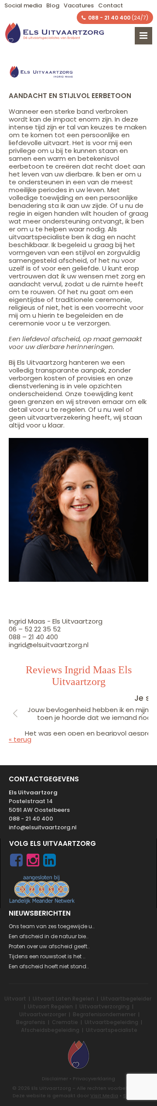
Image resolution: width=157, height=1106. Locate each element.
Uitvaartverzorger (42, 1014)
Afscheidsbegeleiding (50, 1030)
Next (142, 713)
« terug (20, 739)
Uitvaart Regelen (50, 1006)
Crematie (65, 1022)
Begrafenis (30, 1022)
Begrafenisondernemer (104, 1014)
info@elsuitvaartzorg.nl (43, 827)
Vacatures (79, 5)
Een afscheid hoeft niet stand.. (49, 966)
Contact (110, 5)
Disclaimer (55, 1078)
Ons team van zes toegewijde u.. (52, 926)
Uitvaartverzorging (104, 1006)
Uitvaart (15, 998)
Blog (52, 5)
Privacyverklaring (94, 1078)
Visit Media (104, 1095)
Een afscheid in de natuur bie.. (49, 936)
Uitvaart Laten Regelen (63, 998)
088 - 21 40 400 (31, 818)
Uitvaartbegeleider (126, 998)
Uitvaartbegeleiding (111, 1022)
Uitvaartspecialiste (111, 1030)
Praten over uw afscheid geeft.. (49, 946)
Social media (23, 5)
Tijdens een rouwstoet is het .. (47, 956)
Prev (15, 713)
